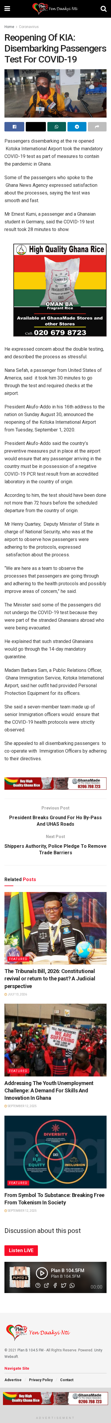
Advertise (13, 1380)
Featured (18, 959)
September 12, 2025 (22, 1106)
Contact (66, 1380)
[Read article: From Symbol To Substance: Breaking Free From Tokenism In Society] (55, 1152)
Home (9, 27)
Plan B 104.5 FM (30, 1350)
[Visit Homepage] (55, 9)
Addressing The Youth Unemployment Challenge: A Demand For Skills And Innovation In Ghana (49, 1090)
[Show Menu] (7, 9)
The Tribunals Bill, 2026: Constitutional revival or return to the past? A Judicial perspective (49, 978)
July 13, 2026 (17, 994)
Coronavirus (29, 27)
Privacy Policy (41, 1380)
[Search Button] (104, 9)
